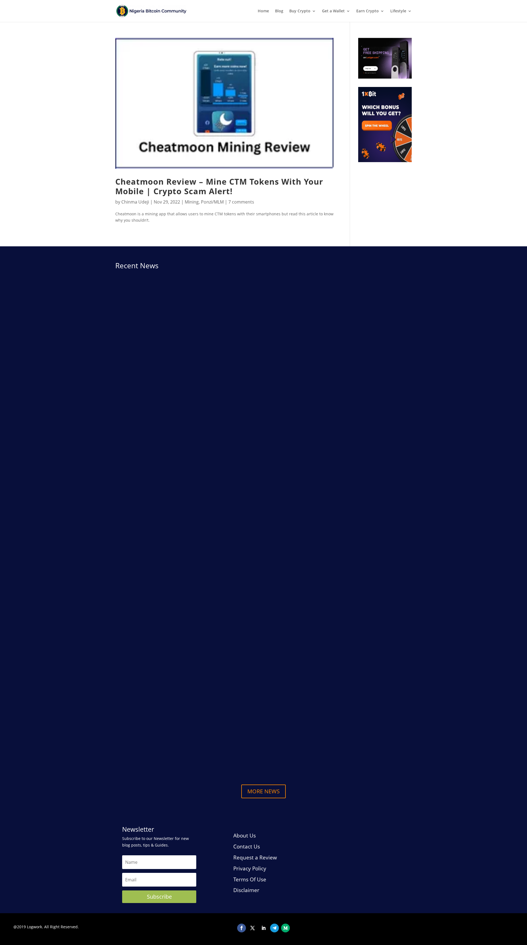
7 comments (241, 202)
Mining (192, 202)
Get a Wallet (333, 11)
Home (263, 11)
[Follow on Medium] (285, 928)
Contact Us (246, 846)
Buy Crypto (299, 11)
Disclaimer (246, 890)
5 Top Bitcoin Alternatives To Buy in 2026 (167, 749)
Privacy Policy (249, 868)
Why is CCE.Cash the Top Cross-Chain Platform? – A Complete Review (200, 476)
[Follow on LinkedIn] (263, 928)
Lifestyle (398, 11)
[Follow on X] (252, 928)
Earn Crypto (367, 11)
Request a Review (255, 857)
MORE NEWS (263, 791)
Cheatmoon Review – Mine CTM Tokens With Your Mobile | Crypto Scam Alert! (219, 186)
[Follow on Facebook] (241, 928)
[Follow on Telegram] (274, 928)
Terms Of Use (249, 879)
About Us (244, 835)
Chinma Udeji (135, 202)
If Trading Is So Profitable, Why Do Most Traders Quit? (182, 707)
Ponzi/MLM (212, 202)
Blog (279, 11)
